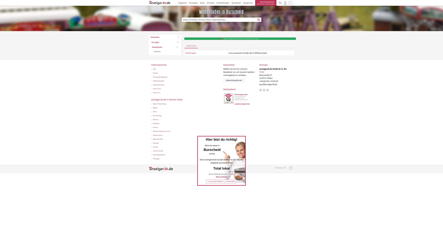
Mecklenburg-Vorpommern (161, 131)
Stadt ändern (270, 4)
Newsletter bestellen (234, 80)
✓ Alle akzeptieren (215, 181)
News (202, 3)
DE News (210, 3)
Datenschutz (157, 89)
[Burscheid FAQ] (267, 90)
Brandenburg (157, 116)
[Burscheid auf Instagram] (264, 90)
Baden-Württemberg (159, 104)
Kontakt (155, 73)
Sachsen (155, 147)
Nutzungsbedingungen (160, 77)
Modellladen (157, 47)
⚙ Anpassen (230, 181)
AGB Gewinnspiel (158, 81)
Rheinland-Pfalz (158, 139)
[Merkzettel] (290, 3)
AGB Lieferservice (159, 85)
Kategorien (248, 3)
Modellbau (157, 51)
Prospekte (193, 3)
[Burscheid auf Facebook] (260, 90)
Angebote (182, 3)
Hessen (155, 127)
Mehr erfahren (221, 177)
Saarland (156, 143)
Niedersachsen (158, 135)
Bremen (155, 119)
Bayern (155, 108)
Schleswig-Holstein (159, 155)
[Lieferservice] (280, 3)
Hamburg (156, 123)
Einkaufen (155, 37)
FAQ (154, 69)
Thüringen (156, 159)
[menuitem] (165, 45)
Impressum (156, 93)
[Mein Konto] (285, 3)
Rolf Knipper (191, 53)
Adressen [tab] (191, 45)
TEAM (261, 72)
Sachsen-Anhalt (158, 151)
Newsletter (236, 3)
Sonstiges (155, 42)
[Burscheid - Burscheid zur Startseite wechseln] (160, 3)
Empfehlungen (223, 3)
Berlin (155, 112)
